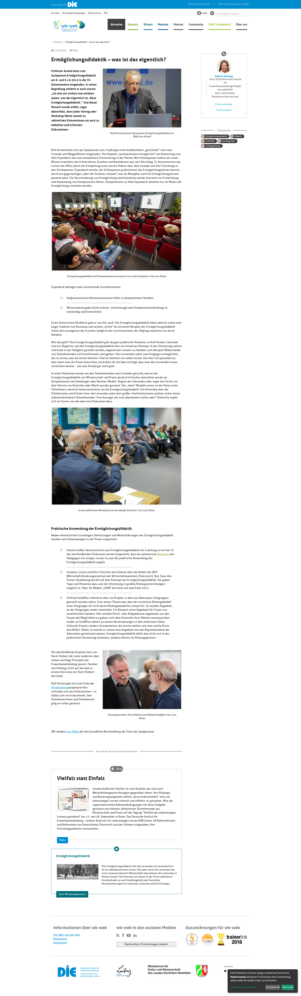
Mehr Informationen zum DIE (233, 4)
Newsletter (60, 939)
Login (204, 12)
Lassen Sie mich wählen (243, 987)
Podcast (178, 24)
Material (163, 24)
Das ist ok (288, 987)
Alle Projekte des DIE (199, 4)
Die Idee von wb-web (66, 935)
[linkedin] (135, 935)
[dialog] (263, 981)
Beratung (163, 554)
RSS (106, 12)
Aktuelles (116, 24)
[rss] (117, 935)
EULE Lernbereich (220, 24)
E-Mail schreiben (224, 104)
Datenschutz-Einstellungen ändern (146, 944)
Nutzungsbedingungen (74, 12)
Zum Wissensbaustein (72, 894)
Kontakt (55, 12)
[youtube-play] (129, 935)
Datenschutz (94, 12)
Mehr (62, 840)
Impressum (60, 942)
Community (195, 24)
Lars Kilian (72, 731)
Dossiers (133, 24)
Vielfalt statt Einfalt (81, 777)
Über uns (241, 24)
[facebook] (123, 935)
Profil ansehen (223, 110)
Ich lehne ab (272, 987)
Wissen (148, 24)
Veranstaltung (60, 687)
